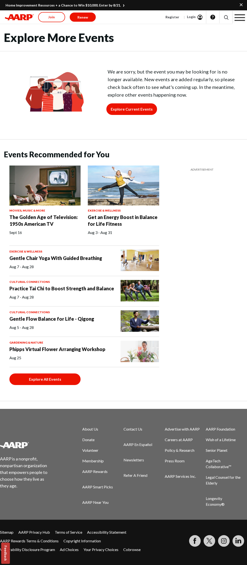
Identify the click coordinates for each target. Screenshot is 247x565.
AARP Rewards (95, 471)
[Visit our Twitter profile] (209, 541)
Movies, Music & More (27, 210)
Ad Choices (69, 549)
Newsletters (134, 460)
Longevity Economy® (215, 501)
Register (172, 17)
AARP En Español (138, 444)
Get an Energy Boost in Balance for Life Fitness (123, 220)
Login (191, 17)
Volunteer (90, 450)
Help (212, 17)
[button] (226, 17)
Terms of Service (68, 532)
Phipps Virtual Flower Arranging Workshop (57, 349)
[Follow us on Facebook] (195, 541)
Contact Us (133, 429)
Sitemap (7, 532)
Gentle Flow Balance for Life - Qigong (51, 319)
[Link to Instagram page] (224, 541)
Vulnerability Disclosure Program (27, 549)
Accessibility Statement (106, 532)
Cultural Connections (29, 282)
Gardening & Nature (26, 342)
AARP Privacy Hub (34, 532)
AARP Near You (95, 502)
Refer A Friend (135, 475)
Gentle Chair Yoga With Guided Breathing (55, 258)
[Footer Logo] (26, 445)
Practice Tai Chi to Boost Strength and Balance (61, 288)
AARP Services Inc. (180, 476)
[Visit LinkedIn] (238, 541)
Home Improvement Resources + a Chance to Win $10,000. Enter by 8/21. (63, 5)
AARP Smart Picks (97, 487)
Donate (88, 439)
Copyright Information (82, 540)
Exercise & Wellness (104, 210)
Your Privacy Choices (100, 549)
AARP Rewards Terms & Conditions (29, 540)
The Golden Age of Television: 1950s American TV (43, 220)
